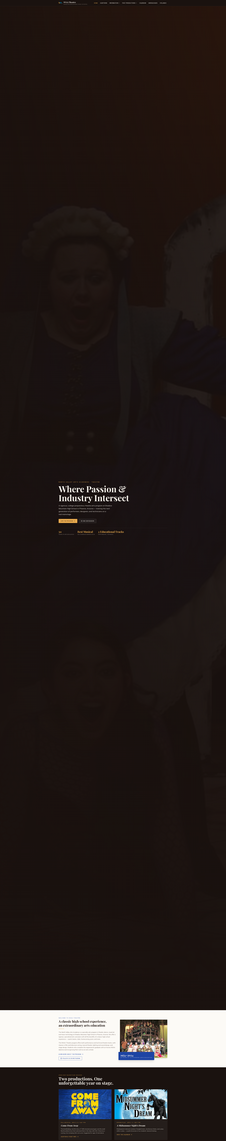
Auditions (103, 3)
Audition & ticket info (68, 1136)
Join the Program (67, 521)
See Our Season (88, 521)
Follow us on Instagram (71, 1058)
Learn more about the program (70, 1054)
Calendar (142, 3)
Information (114, 3)
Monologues (153, 3)
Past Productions (128, 3)
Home (96, 3)
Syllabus (163, 3)
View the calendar (123, 1134)
